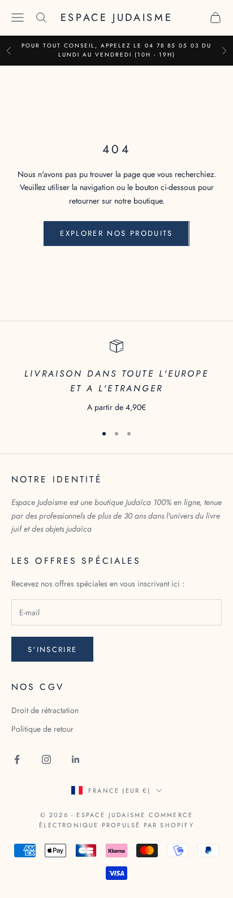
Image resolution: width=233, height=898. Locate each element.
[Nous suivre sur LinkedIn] (75, 759)
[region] (116, 376)
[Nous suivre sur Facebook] (17, 759)
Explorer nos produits (116, 233)
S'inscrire (52, 649)
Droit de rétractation (45, 710)
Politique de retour (42, 729)
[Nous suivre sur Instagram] (46, 759)
